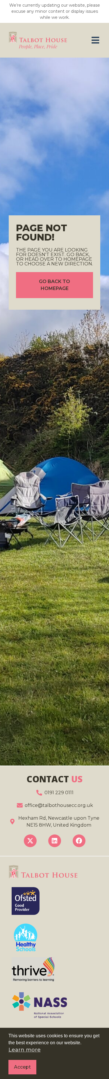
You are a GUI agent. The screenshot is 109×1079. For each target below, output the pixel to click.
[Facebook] (79, 840)
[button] (95, 40)
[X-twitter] (30, 840)
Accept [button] (22, 1067)
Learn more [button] (24, 1050)
